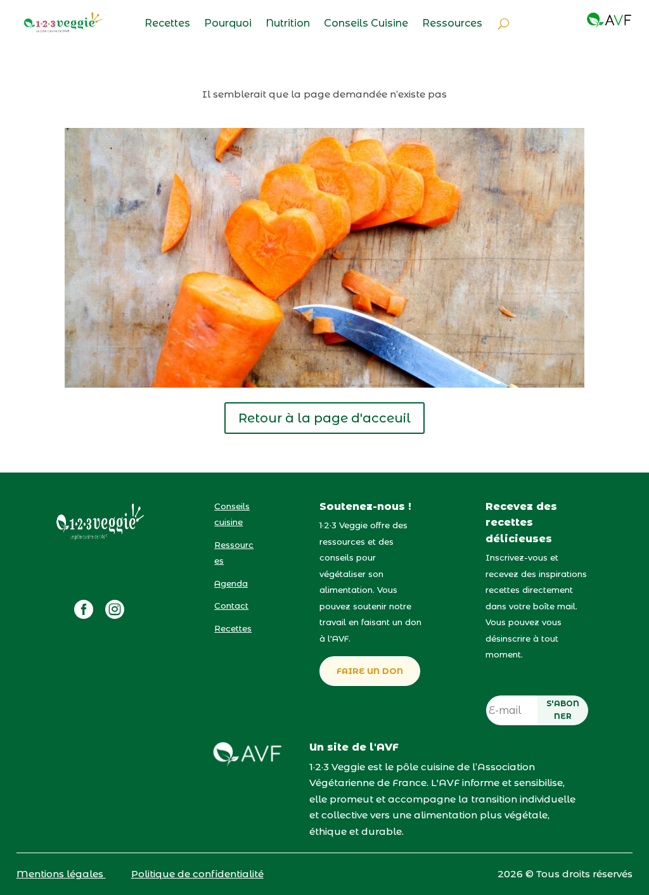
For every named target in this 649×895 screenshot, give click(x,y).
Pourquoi (228, 24)
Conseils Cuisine (366, 24)
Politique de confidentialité (197, 874)
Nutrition (288, 24)
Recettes (167, 24)
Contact (231, 605)
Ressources (452, 24)
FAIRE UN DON (370, 671)
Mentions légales (61, 874)
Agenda (231, 583)
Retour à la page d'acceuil (324, 418)
